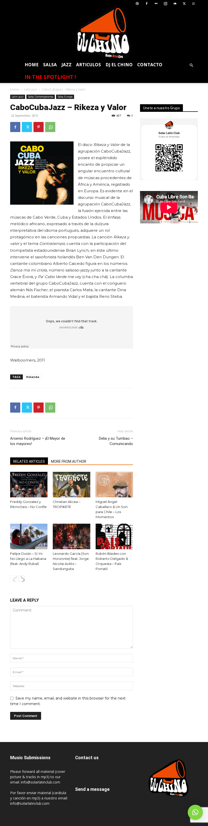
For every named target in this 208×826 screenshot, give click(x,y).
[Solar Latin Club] (104, 33)
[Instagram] (165, 3)
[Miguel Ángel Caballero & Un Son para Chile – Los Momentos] (114, 484)
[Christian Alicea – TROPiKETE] (71, 484)
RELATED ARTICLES (29, 461)
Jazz (66, 65)
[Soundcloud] (174, 3)
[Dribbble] (137, 3)
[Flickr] (156, 3)
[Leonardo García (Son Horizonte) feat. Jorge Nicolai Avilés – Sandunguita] (71, 536)
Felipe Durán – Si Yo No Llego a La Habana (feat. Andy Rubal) (28, 559)
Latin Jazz (30, 89)
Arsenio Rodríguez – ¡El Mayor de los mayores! (37, 441)
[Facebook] (146, 3)
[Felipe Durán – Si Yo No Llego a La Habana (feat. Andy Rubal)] (28, 536)
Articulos (88, 65)
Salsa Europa (65, 96)
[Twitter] (184, 3)
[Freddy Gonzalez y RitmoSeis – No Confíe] (28, 484)
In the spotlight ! (50, 76)
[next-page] (21, 579)
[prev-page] (13, 579)
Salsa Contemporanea (40, 96)
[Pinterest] (38, 127)
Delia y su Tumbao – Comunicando (116, 441)
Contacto (149, 65)
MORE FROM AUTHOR (68, 461)
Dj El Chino (119, 65)
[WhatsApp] (193, 3)
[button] (191, 65)
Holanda (32, 377)
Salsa (50, 65)
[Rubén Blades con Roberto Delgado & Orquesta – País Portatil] (114, 536)
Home (32, 65)
